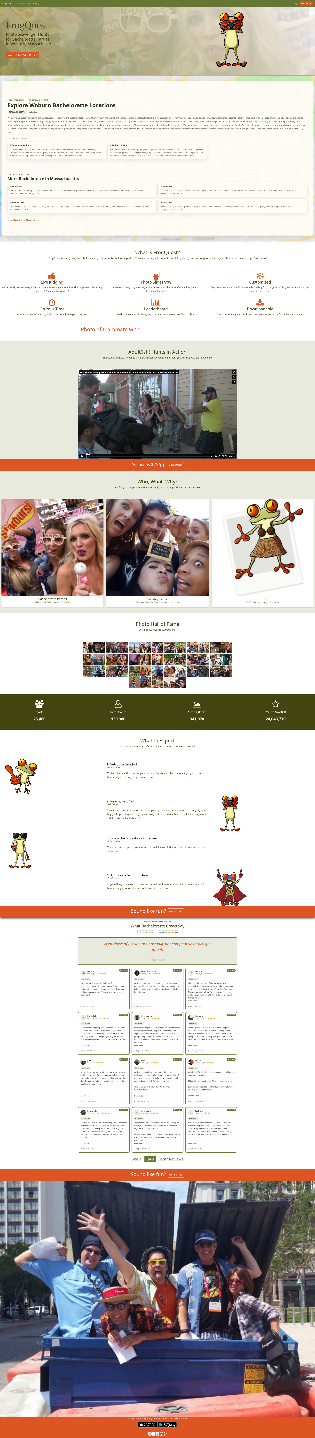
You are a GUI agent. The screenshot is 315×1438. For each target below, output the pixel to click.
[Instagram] (162, 1434)
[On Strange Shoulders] (158, 682)
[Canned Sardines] (100, 647)
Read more (192, 1001)
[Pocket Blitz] (111, 670)
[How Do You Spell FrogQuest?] (215, 647)
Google (141, 1006)
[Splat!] (158, 670)
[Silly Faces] (88, 647)
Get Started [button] (306, 3)
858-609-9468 (181, 1418)
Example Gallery (156, 290)
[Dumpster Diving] (100, 658)
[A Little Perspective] (134, 647)
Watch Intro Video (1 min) (22, 55)
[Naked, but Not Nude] (158, 658)
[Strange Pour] (215, 670)
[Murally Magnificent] (181, 647)
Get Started (175, 464)
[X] (158, 1434)
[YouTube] (150, 1434)
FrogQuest (7, 3)
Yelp (87, 1006)
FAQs (18, 3)
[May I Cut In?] (192, 647)
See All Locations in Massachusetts (24, 220)
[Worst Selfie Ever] (146, 658)
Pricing (36, 3)
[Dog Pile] (181, 658)
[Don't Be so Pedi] (181, 670)
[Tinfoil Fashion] (134, 682)
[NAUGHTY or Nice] (180, 682)
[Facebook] (154, 1434)
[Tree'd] (169, 658)
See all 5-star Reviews (157, 1159)
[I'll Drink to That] (123, 658)
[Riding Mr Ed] (111, 658)
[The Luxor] (123, 647)
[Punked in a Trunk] (169, 647)
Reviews (27, 3)
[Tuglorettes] (169, 682)
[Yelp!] (165, 1434)
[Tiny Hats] (146, 647)
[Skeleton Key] (169, 670)
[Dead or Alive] (204, 647)
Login (296, 3)
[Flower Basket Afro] (226, 658)
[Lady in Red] (158, 647)
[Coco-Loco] (134, 658)
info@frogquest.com (163, 1418)
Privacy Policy (146, 1418)
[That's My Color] (111, 647)
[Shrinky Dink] (88, 658)
